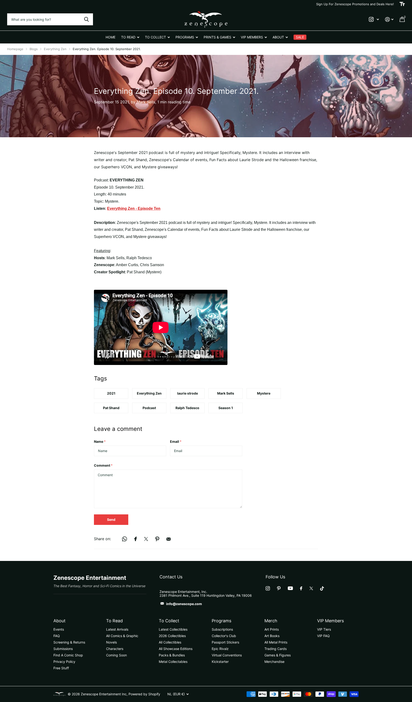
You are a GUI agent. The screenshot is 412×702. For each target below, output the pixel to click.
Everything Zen (55, 49)
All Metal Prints (275, 642)
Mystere (263, 393)
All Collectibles (170, 642)
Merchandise (274, 662)
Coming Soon (116, 655)
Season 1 (225, 408)
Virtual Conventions (227, 655)
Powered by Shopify (144, 694)
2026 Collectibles (172, 636)
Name (100, 441)
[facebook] (301, 588)
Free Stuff (61, 668)
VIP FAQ (323, 636)
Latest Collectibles (173, 629)
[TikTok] (322, 588)
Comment (103, 465)
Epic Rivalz (220, 649)
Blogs (34, 49)
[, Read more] (374, 19)
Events (58, 629)
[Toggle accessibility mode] (402, 4)
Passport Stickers (225, 642)
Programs (221, 620)
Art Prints (271, 629)
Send (111, 519)
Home (110, 37)
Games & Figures (277, 655)
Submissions (63, 649)
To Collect (169, 620)
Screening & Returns (69, 642)
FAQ (56, 636)
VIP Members (330, 620)
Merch (270, 620)
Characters (114, 649)
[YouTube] (290, 588)
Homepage (15, 49)
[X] (311, 588)
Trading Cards (275, 649)
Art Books (271, 636)
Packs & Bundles (172, 655)
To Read (114, 620)
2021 (111, 393)
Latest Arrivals (117, 629)
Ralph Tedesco (187, 408)
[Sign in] (389, 19)
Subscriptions (222, 629)
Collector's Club (224, 636)
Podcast (149, 408)
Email (175, 441)
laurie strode (187, 393)
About (59, 620)
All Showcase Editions (175, 649)
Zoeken (86, 19)
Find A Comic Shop (68, 655)
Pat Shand (111, 408)
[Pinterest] (279, 588)
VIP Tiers (324, 629)
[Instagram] (268, 588)
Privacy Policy (64, 662)
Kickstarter (220, 662)
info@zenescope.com (184, 604)
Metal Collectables (173, 662)
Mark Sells (225, 393)
